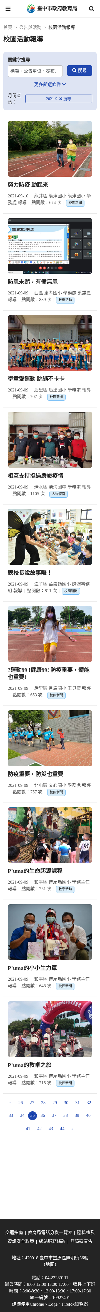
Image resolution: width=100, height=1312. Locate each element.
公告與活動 (30, 27)
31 (77, 1102)
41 (28, 1128)
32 (89, 1102)
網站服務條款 (52, 1241)
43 (51, 1128)
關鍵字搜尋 (19, 59)
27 (32, 1102)
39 (77, 1115)
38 (65, 1115)
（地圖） (50, 1264)
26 (20, 1102)
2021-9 (52, 99)
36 (43, 1115)
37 (54, 1115)
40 (88, 1115)
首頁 (7, 27)
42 (39, 1128)
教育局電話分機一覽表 (50, 1232)
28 (43, 1102)
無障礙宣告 (81, 1241)
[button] (8, 9)
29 (54, 1102)
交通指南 (14, 1232)
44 (62, 1128)
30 (66, 1102)
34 (22, 1115)
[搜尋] (79, 70)
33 (11, 1115)
